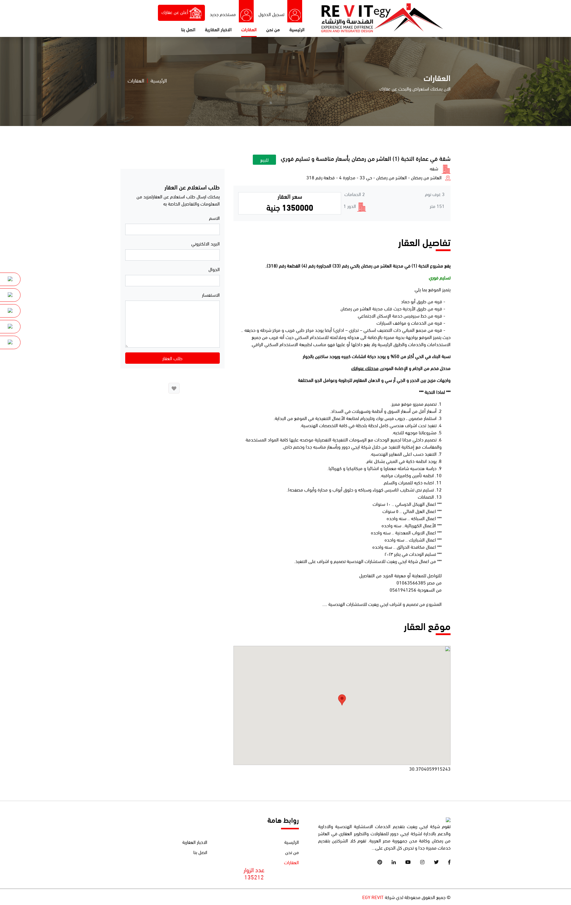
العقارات (249, 29)
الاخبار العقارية (218, 29)
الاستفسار (211, 294)
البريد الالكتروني (205, 243)
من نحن (273, 29)
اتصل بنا (188, 29)
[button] (342, 699)
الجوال (214, 268)
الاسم (214, 217)
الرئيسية (297, 29)
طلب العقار (172, 357)
